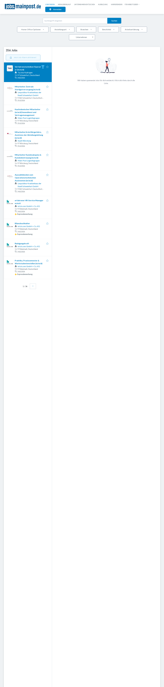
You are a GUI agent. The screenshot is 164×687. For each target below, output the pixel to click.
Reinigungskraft (22, 243)
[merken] (47, 67)
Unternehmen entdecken (84, 4)
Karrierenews (116, 4)
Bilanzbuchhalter (22, 223)
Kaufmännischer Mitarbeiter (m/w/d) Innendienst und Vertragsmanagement (27, 112)
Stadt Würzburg (24, 141)
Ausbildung (103, 4)
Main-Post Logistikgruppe (28, 118)
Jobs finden (50, 4)
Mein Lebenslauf (64, 4)
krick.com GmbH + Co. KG (29, 206)
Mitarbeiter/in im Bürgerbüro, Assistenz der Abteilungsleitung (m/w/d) (29, 135)
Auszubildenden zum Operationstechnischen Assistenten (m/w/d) (25, 178)
